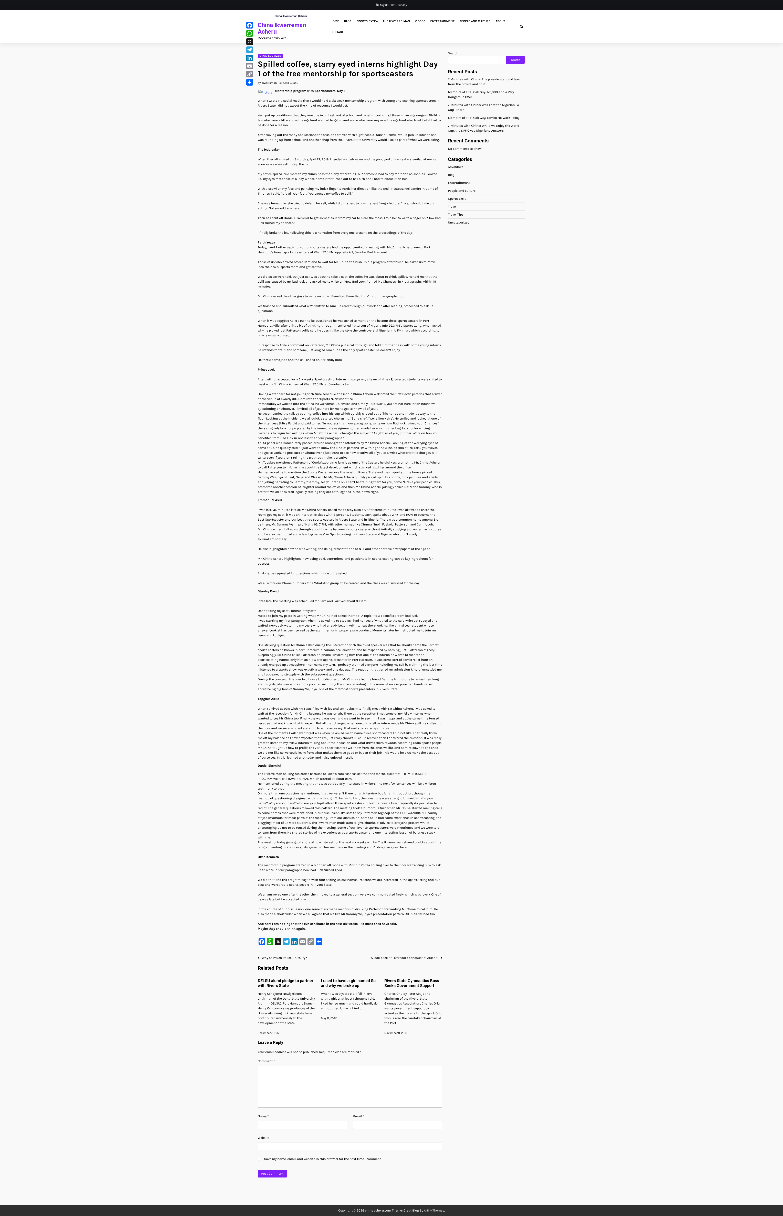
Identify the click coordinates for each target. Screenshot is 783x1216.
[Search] (521, 26)
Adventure (455, 167)
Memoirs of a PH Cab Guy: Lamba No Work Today (483, 118)
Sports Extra (367, 21)
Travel (452, 206)
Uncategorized (270, 55)
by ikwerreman (267, 83)
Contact (337, 32)
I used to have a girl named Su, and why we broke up (349, 983)
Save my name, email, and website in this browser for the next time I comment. (323, 1159)
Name (263, 1116)
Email (358, 1116)
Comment (266, 1061)
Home (335, 21)
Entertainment (442, 21)
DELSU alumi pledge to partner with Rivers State (285, 983)
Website (263, 1138)
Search (453, 53)
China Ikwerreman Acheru (282, 28)
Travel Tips (455, 214)
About (500, 21)
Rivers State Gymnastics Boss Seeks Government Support (411, 983)
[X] (250, 41)
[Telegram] (250, 50)
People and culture (475, 21)
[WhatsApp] (250, 33)
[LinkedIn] (250, 58)
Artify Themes (434, 1210)
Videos (420, 21)
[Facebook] (250, 25)
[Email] (250, 66)
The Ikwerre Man (396, 21)
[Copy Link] (250, 74)
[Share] (250, 82)
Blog (348, 21)
